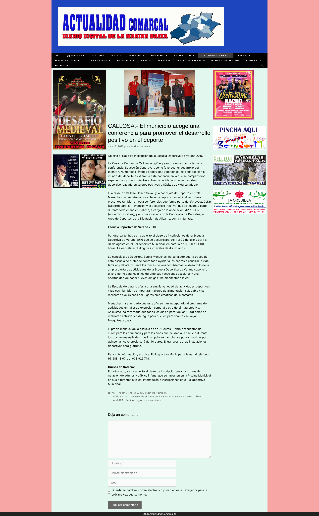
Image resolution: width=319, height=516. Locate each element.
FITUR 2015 (61, 65)
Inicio (57, 55)
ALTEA (114, 55)
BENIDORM (135, 55)
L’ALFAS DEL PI (182, 55)
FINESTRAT (157, 55)
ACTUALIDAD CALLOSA (125, 392)
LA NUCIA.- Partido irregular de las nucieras (136, 400)
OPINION (146, 60)
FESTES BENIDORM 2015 (225, 60)
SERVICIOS (164, 60)
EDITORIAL (98, 55)
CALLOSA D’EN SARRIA (214, 55)
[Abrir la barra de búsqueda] (262, 65)
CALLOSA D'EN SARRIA (153, 392)
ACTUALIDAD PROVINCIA (191, 60)
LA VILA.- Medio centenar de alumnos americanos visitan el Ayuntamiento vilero (156, 396)
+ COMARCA (124, 60)
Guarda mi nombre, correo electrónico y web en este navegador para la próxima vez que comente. (159, 492)
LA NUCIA (242, 55)
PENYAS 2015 (253, 60)
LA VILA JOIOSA (98, 60)
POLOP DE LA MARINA (67, 60)
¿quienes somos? (76, 55)
